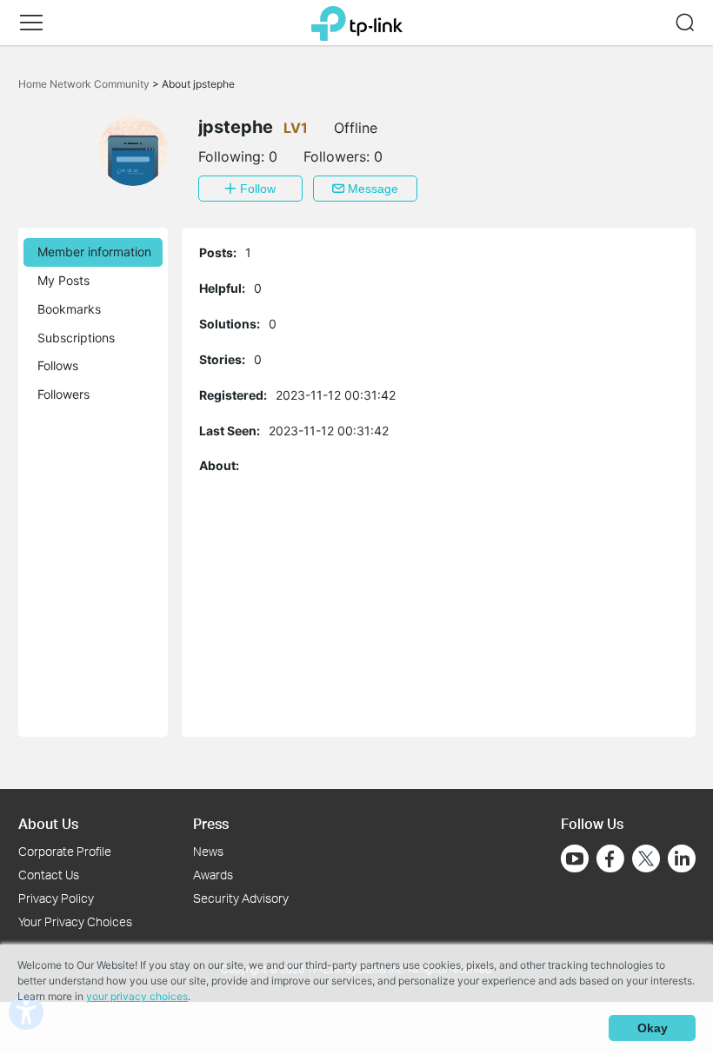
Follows (57, 365)
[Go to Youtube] (575, 858)
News (208, 851)
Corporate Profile (64, 851)
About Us (48, 823)
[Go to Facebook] (610, 858)
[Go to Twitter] (646, 860)
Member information (94, 251)
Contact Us (48, 874)
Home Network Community (85, 83)
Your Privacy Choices (75, 921)
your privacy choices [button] (137, 996)
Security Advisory (241, 898)
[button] (31, 22)
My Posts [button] (63, 280)
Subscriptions (76, 337)
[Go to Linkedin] (682, 858)
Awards (213, 874)
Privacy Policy (56, 898)
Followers (63, 394)
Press (211, 823)
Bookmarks (69, 309)
